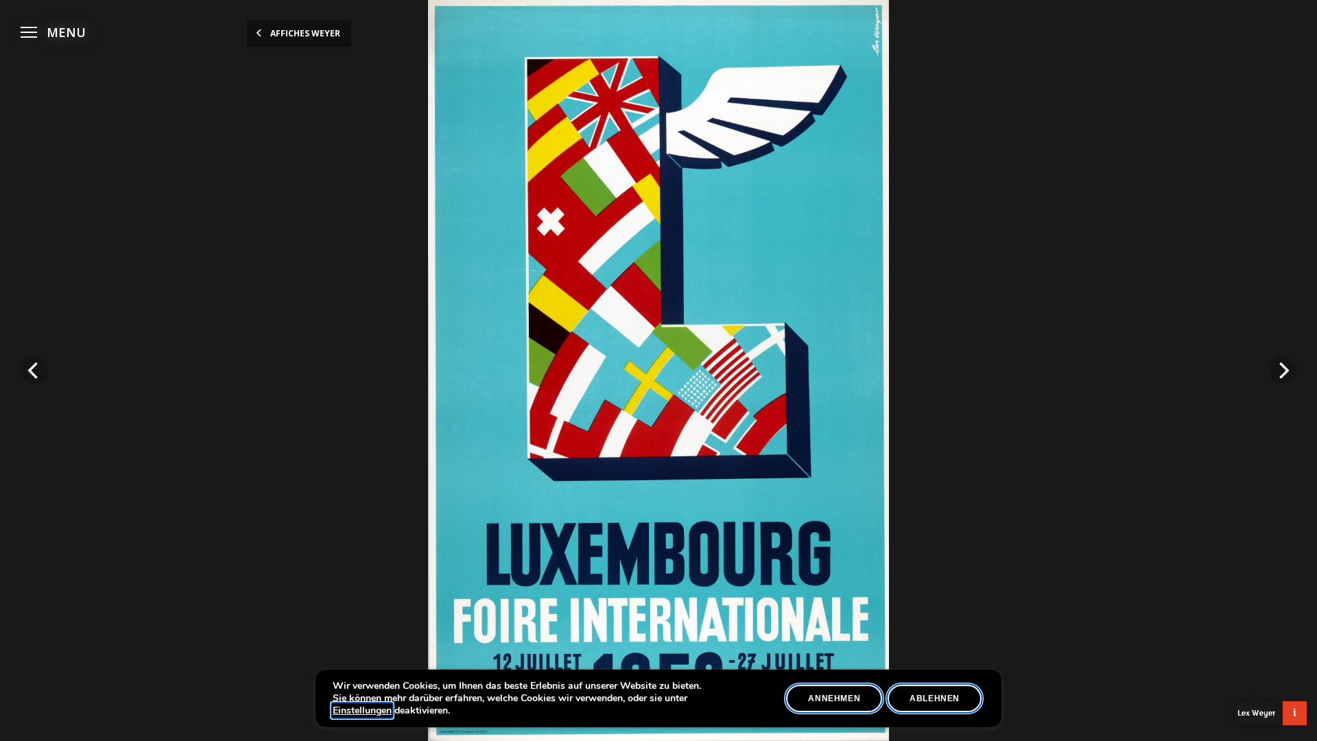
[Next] (1282, 370)
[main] (658, 370)
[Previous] (34, 370)
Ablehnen (935, 698)
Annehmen (834, 698)
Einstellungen (362, 711)
